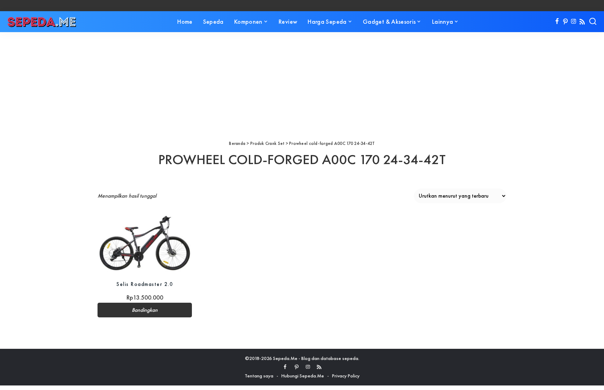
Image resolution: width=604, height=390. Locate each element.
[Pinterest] (565, 21)
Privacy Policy (346, 376)
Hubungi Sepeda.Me (302, 376)
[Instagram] (574, 21)
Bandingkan (145, 310)
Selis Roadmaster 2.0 (144, 284)
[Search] (593, 21)
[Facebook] (557, 21)
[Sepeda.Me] (42, 22)
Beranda (237, 143)
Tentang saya (259, 376)
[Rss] (582, 21)
